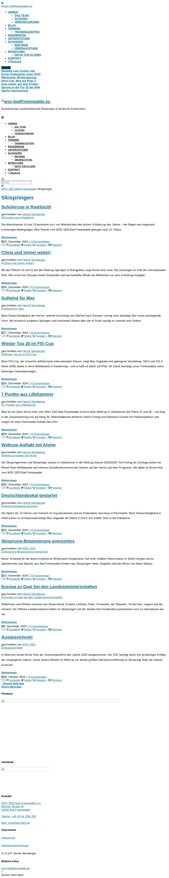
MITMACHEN (16, 51)
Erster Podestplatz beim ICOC (21, 74)
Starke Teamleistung (14, 90)
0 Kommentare (41, 241)
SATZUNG (21, 18)
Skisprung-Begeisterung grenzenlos (37, 541)
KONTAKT (14, 58)
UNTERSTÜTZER (19, 38)
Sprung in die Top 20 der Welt (20, 87)
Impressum (8, 837)
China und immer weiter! (26, 252)
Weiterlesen (9, 237)
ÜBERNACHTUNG (26, 48)
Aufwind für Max (18, 298)
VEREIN (13, 12)
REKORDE (21, 45)
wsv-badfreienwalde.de (15, 868)
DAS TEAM (22, 15)
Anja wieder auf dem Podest (19, 84)
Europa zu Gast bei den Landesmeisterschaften (49, 586)
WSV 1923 (28, 548)
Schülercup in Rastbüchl (26, 207)
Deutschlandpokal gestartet (29, 495)
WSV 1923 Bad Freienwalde (18, 189)
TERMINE (14, 28)
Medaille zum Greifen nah (18, 71)
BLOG (12, 25)
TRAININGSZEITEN (27, 32)
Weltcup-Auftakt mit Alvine (28, 445)
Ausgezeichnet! (17, 637)
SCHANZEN (15, 41)
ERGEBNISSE (17, 35)
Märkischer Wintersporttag (18, 77)
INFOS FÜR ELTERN (28, 55)
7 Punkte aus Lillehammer (27, 394)
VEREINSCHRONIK (27, 22)
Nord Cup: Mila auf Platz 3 (18, 80)
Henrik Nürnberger (33, 214)
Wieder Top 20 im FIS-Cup (27, 343)
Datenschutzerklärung (14, 845)
